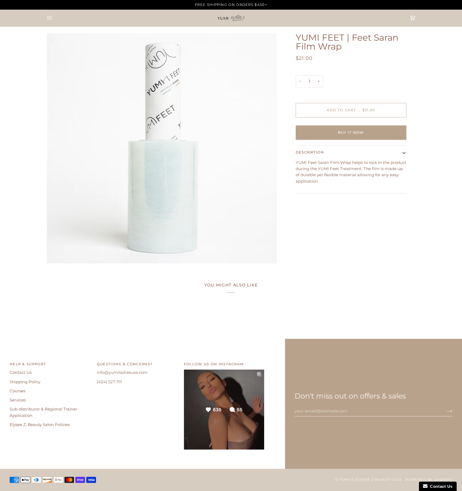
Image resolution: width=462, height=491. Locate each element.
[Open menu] (55, 18)
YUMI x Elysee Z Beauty (365, 480)
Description (310, 152)
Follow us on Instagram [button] (214, 364)
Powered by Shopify (428, 480)
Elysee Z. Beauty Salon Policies (40, 424)
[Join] (445, 411)
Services (18, 400)
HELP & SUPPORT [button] (28, 364)
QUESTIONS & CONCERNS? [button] (124, 364)
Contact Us (21, 372)
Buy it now (351, 133)
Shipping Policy (25, 381)
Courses (17, 391)
